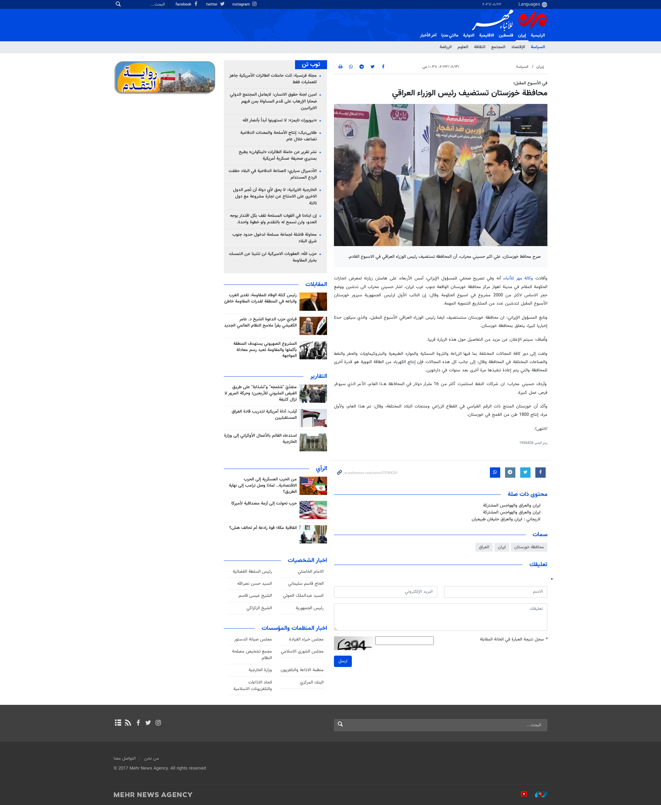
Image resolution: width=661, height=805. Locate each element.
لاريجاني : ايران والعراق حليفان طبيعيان (506, 519)
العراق (484, 547)
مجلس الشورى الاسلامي (302, 651)
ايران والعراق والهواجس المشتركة (512, 505)
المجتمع (498, 47)
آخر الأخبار (428, 35)
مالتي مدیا (449, 35)
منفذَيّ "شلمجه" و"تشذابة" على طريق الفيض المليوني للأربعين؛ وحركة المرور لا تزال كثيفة (260, 393)
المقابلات (316, 284)
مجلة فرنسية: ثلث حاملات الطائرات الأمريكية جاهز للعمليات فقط (273, 79)
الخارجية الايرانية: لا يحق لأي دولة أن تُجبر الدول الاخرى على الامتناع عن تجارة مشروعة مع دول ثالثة (275, 196)
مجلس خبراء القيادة (306, 639)
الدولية (468, 35)
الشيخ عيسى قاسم (255, 595)
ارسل (342, 661)
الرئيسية (538, 35)
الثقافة (479, 47)
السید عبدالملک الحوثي (303, 595)
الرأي (321, 468)
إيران (522, 35)
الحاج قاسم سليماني (306, 583)
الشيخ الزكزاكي (259, 608)
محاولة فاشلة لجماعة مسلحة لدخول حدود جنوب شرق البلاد (274, 238)
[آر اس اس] (128, 723)
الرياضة (446, 47)
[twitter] (148, 723)
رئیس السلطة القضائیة (252, 571)
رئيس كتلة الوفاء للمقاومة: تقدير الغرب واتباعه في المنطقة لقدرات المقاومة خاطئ (260, 298)
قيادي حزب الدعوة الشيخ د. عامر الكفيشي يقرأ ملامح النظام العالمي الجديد (260, 322)
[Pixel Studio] (520, 794)
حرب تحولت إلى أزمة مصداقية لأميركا (264, 503)
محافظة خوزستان (529, 547)
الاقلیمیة (486, 35)
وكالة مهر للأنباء (518, 278)
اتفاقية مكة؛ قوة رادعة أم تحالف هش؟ (263, 528)
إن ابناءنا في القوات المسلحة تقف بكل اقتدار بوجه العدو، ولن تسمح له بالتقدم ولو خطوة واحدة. (273, 219)
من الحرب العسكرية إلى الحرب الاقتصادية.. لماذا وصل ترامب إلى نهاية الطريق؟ (263, 485)
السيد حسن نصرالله (254, 583)
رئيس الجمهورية (310, 608)
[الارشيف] (118, 723)
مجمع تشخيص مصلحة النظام (252, 654)
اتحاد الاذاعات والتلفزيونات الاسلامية (252, 685)
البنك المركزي (312, 682)
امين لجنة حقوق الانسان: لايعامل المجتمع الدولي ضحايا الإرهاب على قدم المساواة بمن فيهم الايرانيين (273, 101)
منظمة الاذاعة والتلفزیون (302, 670)
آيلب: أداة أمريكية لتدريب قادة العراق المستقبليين (264, 414)
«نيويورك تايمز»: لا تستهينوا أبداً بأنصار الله (280, 120)
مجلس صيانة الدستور (253, 639)
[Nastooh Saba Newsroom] (537, 794)
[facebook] (138, 723)
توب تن (311, 64)
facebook (184, 5)
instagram (241, 5)
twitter (212, 5)
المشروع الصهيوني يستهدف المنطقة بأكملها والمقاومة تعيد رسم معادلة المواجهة (265, 350)
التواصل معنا (125, 758)
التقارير (318, 376)
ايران (502, 547)
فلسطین (506, 35)
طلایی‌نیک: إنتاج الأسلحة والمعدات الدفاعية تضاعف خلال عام (278, 136)
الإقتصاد (518, 47)
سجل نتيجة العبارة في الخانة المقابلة (513, 639)
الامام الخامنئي (311, 571)
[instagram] (158, 723)
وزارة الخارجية (260, 670)
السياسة (538, 47)
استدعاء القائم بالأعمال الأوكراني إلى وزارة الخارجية (260, 438)
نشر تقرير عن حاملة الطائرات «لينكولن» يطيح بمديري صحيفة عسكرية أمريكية (278, 155)
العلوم (463, 47)
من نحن (151, 758)
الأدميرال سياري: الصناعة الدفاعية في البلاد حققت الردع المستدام (273, 174)
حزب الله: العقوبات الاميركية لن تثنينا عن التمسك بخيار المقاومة (273, 257)
